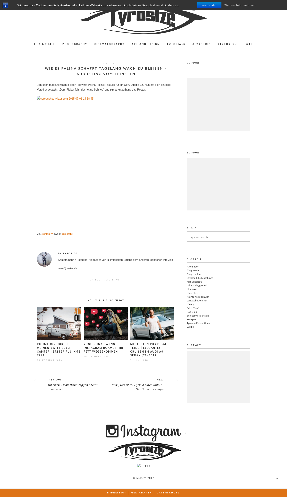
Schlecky (47, 233)
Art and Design (146, 44)
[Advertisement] (218, 104)
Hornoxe (191, 289)
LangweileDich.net (197, 300)
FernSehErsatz (194, 281)
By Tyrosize (67, 253)
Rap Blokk (192, 312)
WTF (249, 44)
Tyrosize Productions (198, 323)
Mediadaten (141, 493)
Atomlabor (193, 266)
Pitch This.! (193, 308)
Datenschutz (168, 493)
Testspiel (191, 319)
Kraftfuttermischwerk (198, 297)
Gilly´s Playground (197, 285)
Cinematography (109, 44)
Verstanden (209, 5)
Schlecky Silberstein (198, 315)
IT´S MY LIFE (44, 44)
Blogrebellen (194, 274)
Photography (74, 44)
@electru (67, 233)
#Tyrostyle (228, 44)
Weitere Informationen (239, 5)
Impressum (116, 493)
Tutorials (176, 44)
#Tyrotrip (201, 44)
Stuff (110, 280)
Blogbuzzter (193, 270)
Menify (191, 304)
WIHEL (191, 327)
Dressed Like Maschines (200, 278)
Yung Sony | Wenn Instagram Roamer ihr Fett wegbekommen (103, 348)
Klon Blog (192, 293)
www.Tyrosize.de (67, 268)
